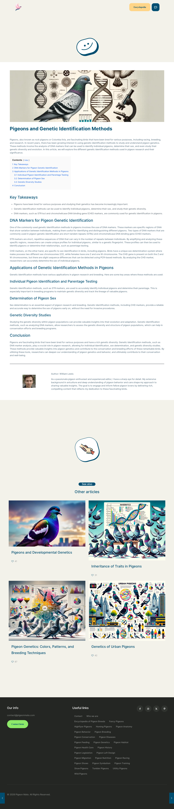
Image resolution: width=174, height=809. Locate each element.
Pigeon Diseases (107, 737)
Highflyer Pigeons (83, 726)
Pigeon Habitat (121, 742)
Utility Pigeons (120, 768)
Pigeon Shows (81, 763)
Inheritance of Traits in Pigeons (116, 566)
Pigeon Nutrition (103, 758)
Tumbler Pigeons (100, 768)
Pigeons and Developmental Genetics (41, 552)
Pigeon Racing (122, 758)
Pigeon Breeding (103, 732)
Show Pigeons (81, 768)
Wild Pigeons (80, 773)
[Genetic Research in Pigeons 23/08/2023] (2, 798)
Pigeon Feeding (81, 742)
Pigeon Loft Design (106, 753)
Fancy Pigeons (116, 721)
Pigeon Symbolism (101, 763)
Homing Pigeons (104, 726)
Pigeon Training (122, 763)
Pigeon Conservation (84, 737)
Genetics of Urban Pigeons (113, 647)
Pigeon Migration (82, 758)
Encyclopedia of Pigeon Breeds (89, 721)
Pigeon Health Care (84, 747)
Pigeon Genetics (102, 742)
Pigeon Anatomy (124, 726)
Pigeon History (105, 747)
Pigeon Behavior (82, 732)
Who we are (92, 716)
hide (26, 160)
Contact (78, 716)
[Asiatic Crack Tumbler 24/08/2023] (171, 798)
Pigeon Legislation (83, 753)
